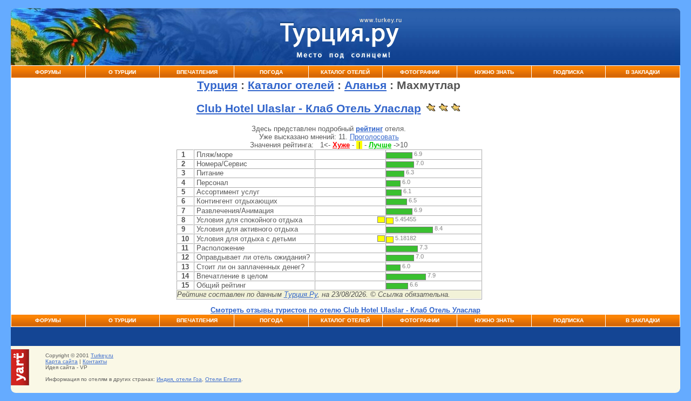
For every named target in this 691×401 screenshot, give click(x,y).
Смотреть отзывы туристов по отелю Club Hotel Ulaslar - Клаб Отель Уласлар (345, 310)
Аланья (365, 85)
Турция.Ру (300, 294)
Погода (271, 72)
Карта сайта (61, 361)
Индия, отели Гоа (179, 379)
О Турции (122, 72)
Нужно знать (494, 72)
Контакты (95, 361)
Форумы (48, 72)
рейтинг (369, 129)
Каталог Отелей (345, 72)
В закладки (643, 72)
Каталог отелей (291, 85)
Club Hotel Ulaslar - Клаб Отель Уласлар (309, 108)
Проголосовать (374, 137)
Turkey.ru (102, 355)
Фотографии (419, 72)
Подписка (568, 72)
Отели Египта (223, 379)
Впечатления (197, 72)
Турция (217, 85)
